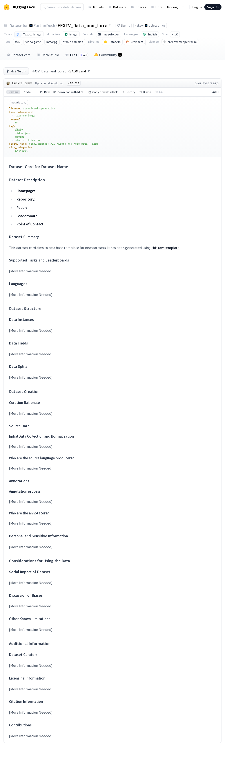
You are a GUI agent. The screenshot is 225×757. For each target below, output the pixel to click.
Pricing (172, 7)
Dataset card (21, 55)
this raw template (165, 247)
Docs (159, 7)
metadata (17, 102)
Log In (197, 7)
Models (98, 7)
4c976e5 (17, 71)
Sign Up (213, 7)
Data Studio (50, 55)
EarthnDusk (44, 25)
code (27, 92)
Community (110, 55)
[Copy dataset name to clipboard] (110, 25)
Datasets (120, 7)
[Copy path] (89, 71)
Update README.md (49, 83)
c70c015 (73, 83)
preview (13, 92)
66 (163, 26)
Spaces (141, 7)
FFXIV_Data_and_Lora (83, 25)
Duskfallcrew (22, 83)
